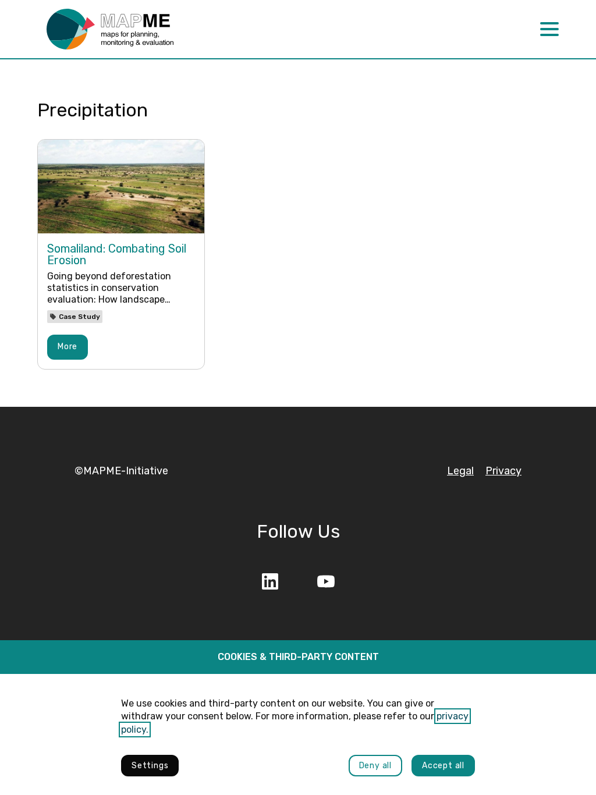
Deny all (375, 766)
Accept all (443, 766)
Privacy (503, 470)
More (67, 347)
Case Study (79, 317)
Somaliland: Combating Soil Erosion (116, 254)
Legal (460, 470)
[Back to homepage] (110, 29)
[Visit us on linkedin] (270, 581)
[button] (549, 29)
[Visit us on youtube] (326, 581)
